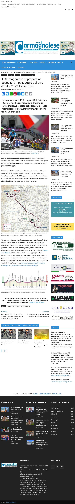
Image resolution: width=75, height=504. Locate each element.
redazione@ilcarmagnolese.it (60, 376)
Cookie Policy (34, 478)
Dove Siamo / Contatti (13, 4)
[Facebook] (65, 9)
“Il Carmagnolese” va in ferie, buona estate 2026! (67, 76)
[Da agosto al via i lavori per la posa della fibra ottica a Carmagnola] (5, 429)
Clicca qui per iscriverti (36, 302)
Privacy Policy (24, 478)
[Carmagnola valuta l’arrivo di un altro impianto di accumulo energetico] (55, 127)
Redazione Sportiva (8, 89)
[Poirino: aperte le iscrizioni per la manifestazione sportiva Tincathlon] (41, 334)
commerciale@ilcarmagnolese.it (61, 382)
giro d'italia (16, 306)
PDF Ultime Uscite (41, 4)
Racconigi (33, 62)
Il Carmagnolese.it (11, 502)
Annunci (21, 67)
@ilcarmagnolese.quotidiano (47, 394)
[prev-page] (2, 351)
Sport (59, 62)
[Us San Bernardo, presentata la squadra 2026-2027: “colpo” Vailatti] (5, 437)
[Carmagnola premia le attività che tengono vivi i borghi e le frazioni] (55, 150)
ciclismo (9, 306)
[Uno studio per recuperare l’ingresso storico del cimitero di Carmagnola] (30, 442)
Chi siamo (3, 4)
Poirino (42, 62)
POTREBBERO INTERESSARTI (12, 325)
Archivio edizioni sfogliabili (28, 4)
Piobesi (28, 75)
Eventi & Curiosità (8, 67)
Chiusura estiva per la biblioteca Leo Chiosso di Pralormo (42, 433)
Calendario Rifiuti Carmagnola (9, 7)
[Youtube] (72, 9)
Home (4, 62)
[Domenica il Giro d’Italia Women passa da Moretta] (8, 334)
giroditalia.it (35, 153)
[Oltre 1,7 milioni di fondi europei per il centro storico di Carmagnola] (55, 173)
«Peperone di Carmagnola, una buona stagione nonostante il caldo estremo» (66, 102)
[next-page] (5, 351)
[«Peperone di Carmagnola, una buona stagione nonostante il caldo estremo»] (55, 100)
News (59, 4)
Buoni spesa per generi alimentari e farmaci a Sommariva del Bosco (38, 315)
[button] (71, 62)
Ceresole (18, 75)
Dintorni (51, 62)
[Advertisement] (37, 25)
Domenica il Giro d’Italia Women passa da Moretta (8, 343)
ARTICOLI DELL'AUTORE (30, 325)
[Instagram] (68, 9)
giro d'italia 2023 (25, 306)
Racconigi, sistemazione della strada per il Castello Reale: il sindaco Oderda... (41, 411)
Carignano (23, 62)
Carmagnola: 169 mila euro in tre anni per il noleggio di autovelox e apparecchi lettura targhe (12, 316)
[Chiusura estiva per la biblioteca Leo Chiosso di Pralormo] (30, 433)
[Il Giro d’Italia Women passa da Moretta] (25, 334)
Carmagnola (11, 62)
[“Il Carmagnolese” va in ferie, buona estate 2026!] (55, 77)
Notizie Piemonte (51, 4)
